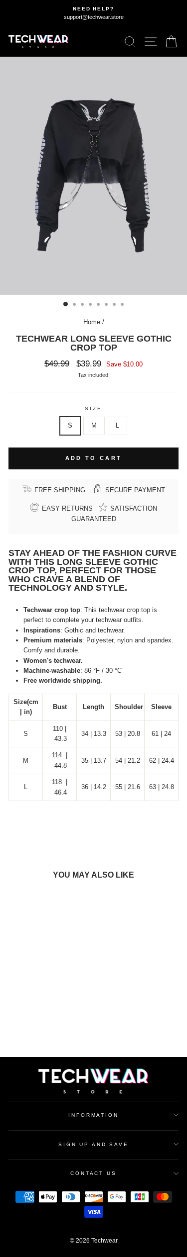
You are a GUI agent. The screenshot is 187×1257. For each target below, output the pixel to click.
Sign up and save (93, 1144)
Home (91, 322)
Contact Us (93, 1173)
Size (93, 408)
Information (93, 1115)
